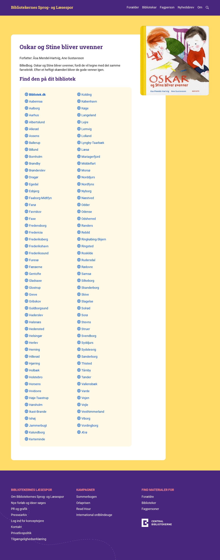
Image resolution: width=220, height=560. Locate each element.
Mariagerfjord (90, 156)
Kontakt (16, 527)
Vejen (85, 398)
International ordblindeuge (94, 515)
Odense (86, 211)
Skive (85, 294)
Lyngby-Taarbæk (92, 143)
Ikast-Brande (37, 411)
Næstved (87, 198)
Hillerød (34, 356)
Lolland (86, 136)
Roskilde (87, 253)
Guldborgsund (38, 308)
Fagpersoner (150, 509)
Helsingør (35, 336)
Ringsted (87, 246)
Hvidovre (35, 391)
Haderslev (36, 315)
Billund (33, 149)
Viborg (85, 418)
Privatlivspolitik (21, 533)
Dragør (33, 177)
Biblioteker (149, 503)
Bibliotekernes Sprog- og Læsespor (42, 7)
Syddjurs (87, 342)
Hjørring (34, 363)
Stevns (86, 322)
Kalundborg (37, 432)
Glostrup (35, 287)
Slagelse (87, 301)
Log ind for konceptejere (27, 521)
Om (199, 7)
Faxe (32, 219)
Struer (85, 329)
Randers (87, 225)
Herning (34, 349)
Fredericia (36, 232)
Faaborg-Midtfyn (40, 198)
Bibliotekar (149, 7)
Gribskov (35, 301)
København (89, 101)
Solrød (85, 308)
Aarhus (34, 115)
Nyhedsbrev (186, 7)
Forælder (133, 7)
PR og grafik (19, 509)
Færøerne (35, 267)
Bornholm (35, 156)
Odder (85, 205)
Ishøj (32, 418)
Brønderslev (37, 170)
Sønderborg (89, 356)
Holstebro (35, 377)
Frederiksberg (38, 239)
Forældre (148, 496)
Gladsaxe (35, 280)
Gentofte (35, 274)
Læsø (85, 149)
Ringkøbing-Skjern (93, 239)
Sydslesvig (88, 349)
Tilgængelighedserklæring (28, 539)
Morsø (85, 170)
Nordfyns (87, 184)
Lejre (84, 122)
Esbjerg (34, 191)
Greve (33, 294)
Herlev (33, 342)
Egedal (33, 184)
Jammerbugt (38, 425)
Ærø (84, 432)
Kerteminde (37, 439)
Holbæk (34, 370)
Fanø (32, 205)
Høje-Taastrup (38, 398)
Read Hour (83, 509)
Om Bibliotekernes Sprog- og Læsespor (37, 496)
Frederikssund (38, 253)
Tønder (86, 377)
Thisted (86, 363)
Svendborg (88, 336)
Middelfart (88, 163)
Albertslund (37, 122)
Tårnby (86, 370)
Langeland (88, 115)
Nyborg (86, 191)
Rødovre (87, 267)
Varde (85, 391)
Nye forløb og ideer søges (28, 503)
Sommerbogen (86, 496)
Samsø (86, 274)
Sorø (84, 315)
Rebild (85, 232)
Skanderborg (90, 287)
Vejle (84, 405)
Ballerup (34, 143)
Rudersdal (88, 260)
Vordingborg (89, 425)
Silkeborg (87, 280)
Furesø (33, 260)
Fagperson (167, 7)
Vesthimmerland (92, 411)
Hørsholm (35, 405)
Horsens (35, 384)
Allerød (34, 129)
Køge (85, 108)
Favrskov (35, 211)
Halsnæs (35, 322)
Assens (34, 136)
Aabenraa (35, 101)
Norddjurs (88, 177)
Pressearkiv (19, 515)
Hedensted (36, 329)
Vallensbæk (89, 384)
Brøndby (34, 163)
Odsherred (88, 219)
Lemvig (86, 129)
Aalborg (34, 108)
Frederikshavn (38, 246)
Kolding (86, 94)
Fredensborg (37, 225)
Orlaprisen (83, 503)
